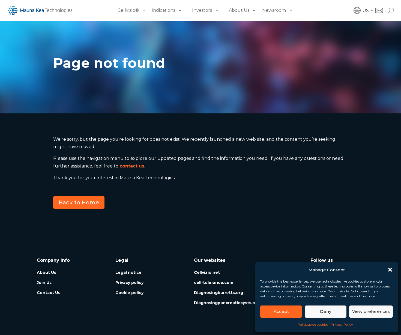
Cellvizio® (128, 10)
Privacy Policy (342, 324)
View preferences (371, 311)
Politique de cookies (313, 324)
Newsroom (274, 10)
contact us (131, 166)
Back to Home (79, 202)
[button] (390, 269)
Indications (163, 10)
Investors (202, 10)
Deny (325, 311)
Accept (281, 311)
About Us (239, 10)
